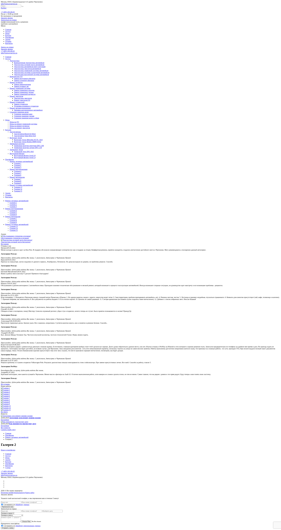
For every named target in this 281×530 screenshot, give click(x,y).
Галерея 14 (18, 189)
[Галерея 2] (5, 390)
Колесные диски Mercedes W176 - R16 (28, 140)
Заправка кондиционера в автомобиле (28, 110)
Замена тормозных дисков (24, 92)
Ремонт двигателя (16, 96)
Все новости (5, 428)
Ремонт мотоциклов (17, 177)
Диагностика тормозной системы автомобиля (31, 71)
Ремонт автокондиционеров (20, 108)
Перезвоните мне (7, 507)
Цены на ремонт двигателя (20, 128)
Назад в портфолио (8, 450)
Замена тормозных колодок (24, 90)
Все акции (5, 244)
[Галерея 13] (6, 406)
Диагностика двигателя (23, 98)
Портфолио (9, 37)
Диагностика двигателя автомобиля (27, 69)
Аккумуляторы (15, 132)
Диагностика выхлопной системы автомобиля (31, 74)
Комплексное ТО (16, 76)
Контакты (9, 43)
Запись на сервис (7, 47)
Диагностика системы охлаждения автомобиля (31, 73)
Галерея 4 (17, 171)
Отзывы (8, 41)
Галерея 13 (18, 187)
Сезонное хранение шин (23, 114)
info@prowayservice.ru (9, 4)
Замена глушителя (21, 104)
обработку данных (22, 505)
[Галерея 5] (5, 394)
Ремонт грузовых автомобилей (21, 185)
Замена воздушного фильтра (24, 78)
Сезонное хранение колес (19, 112)
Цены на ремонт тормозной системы (23, 124)
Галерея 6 (17, 175)
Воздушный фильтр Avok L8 (24, 155)
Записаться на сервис (9, 20)
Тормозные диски (16, 150)
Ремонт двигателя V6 (22, 100)
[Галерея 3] (5, 400)
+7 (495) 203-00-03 (8, 12)
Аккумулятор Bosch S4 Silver (25, 134)
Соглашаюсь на (16, 505)
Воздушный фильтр (17, 154)
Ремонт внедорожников (18, 169)
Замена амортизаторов (22, 84)
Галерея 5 (17, 173)
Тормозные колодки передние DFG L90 (29, 146)
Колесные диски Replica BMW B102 (27, 142)
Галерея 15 (18, 191)
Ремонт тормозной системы (20, 88)
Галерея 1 (17, 163)
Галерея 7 (17, 179)
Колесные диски (16, 138)
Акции (7, 39)
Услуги (8, 31)
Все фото (4, 412)
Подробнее (5, 420)
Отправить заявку (8, 528)
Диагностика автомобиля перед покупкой (29, 67)
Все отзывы (5, 384)
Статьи (8, 468)
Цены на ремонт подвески (19, 126)
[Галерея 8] (5, 402)
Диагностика (14, 61)
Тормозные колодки (17, 144)
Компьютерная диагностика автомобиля (29, 63)
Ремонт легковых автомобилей (21, 161)
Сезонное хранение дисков (24, 116)
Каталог (8, 35)
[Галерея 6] (5, 396)
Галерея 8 (17, 181)
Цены (7, 33)
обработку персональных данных (28, 526)
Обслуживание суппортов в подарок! (15, 238)
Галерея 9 (17, 183)
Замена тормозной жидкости (24, 94)
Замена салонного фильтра (24, 80)
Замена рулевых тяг (21, 86)
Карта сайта (29, 493)
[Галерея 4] (5, 392)
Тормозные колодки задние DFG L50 (28, 148)
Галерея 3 (17, 167)
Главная (8, 30)
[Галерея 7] (5, 398)
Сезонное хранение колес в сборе (26, 118)
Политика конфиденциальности (13, 493)
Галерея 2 (17, 165)
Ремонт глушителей (17, 102)
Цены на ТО (14, 122)
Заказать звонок (7, 18)
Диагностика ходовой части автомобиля (29, 65)
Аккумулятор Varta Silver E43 (25, 136)
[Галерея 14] (6, 408)
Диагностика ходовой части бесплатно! (16, 242)
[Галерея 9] (5, 404)
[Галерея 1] (5, 388)
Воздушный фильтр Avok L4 (24, 157)
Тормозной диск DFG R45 (24, 152)
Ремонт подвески (16, 82)
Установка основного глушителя (26, 106)
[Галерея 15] (6, 410)
